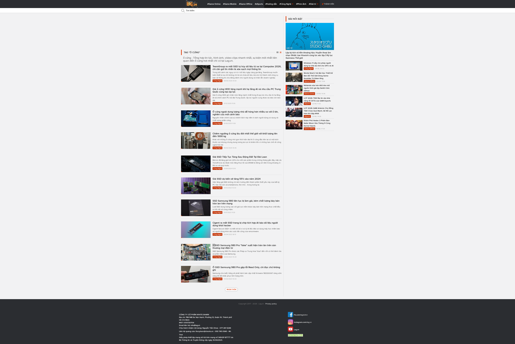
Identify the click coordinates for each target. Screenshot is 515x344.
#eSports (259, 4)
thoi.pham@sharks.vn (204, 331)
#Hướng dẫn (271, 4)
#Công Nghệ (285, 4)
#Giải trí (313, 4)
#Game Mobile (229, 4)
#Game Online (213, 4)
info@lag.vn (195, 325)
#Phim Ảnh (301, 4)
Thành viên (329, 4)
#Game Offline (245, 4)
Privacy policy (271, 304)
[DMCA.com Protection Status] (296, 335)
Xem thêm (232, 289)
